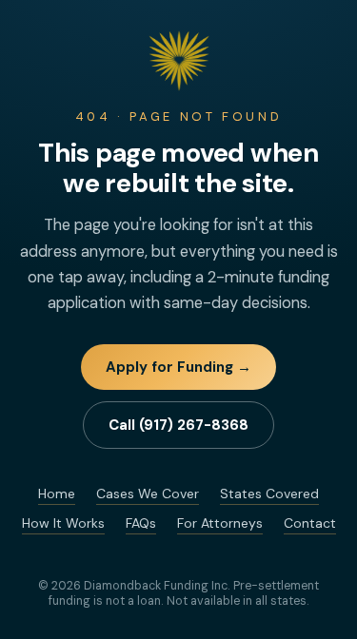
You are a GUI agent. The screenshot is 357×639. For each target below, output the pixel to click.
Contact (310, 523)
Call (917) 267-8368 (178, 425)
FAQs (141, 523)
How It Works (63, 523)
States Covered (269, 493)
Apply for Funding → (178, 367)
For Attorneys (220, 523)
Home (56, 493)
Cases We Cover (147, 493)
